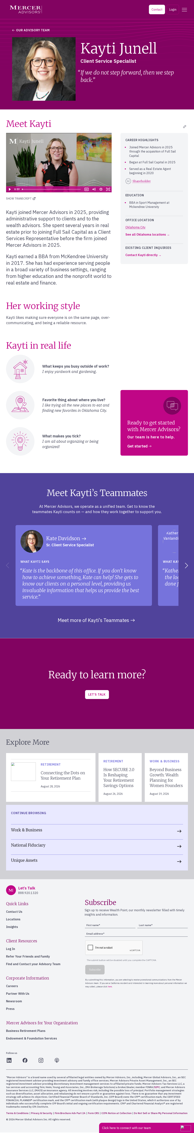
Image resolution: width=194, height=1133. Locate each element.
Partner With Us (17, 993)
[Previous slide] (7, 565)
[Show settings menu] (101, 189)
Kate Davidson (63, 538)
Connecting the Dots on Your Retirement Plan (63, 776)
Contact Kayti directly (141, 255)
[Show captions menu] (86, 189)
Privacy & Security (41, 1113)
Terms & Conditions (17, 1113)
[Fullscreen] (108, 189)
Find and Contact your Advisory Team (33, 964)
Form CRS (93, 1113)
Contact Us (14, 912)
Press (10, 1009)
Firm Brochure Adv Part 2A (70, 1113)
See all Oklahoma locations (145, 234)
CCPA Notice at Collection (116, 1113)
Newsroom (14, 1001)
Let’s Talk (97, 694)
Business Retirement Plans (25, 1031)
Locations (13, 919)
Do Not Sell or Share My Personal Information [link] (160, 1113)
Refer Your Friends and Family (28, 956)
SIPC (157, 1087)
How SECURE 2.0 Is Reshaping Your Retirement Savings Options (118, 777)
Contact (157, 9)
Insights (12, 927)
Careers (12, 986)
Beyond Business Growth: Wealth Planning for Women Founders (166, 777)
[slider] (51, 189)
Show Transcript (19, 198)
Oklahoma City (135, 227)
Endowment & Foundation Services (31, 1038)
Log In (10, 949)
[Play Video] (9, 189)
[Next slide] (187, 565)
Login (172, 9)
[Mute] (93, 189)
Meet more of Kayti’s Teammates (93, 620)
